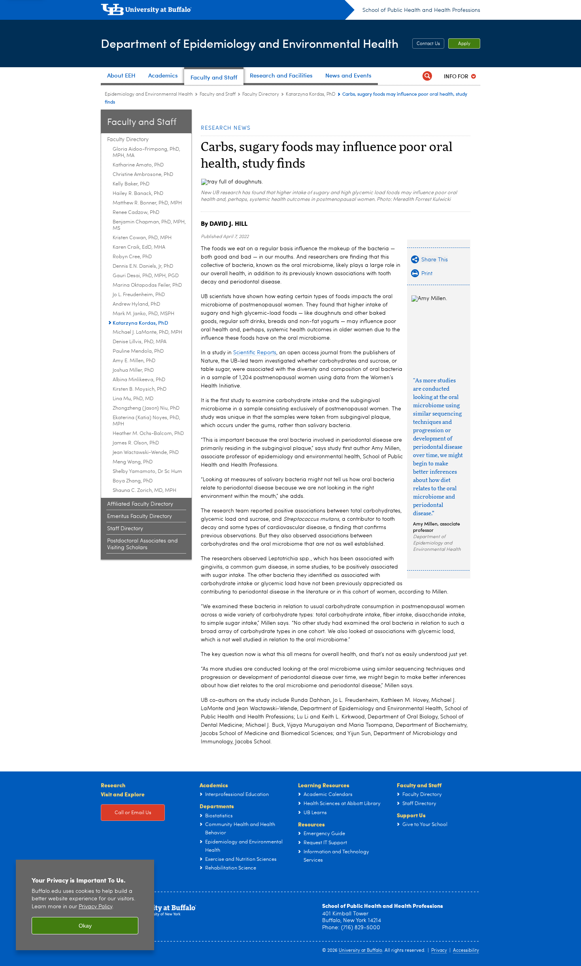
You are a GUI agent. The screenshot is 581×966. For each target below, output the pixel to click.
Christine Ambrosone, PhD (143, 174)
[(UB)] (228, 11)
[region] (85, 905)
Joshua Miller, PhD (133, 370)
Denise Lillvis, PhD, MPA (139, 341)
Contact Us (428, 44)
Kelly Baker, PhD (131, 184)
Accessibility (466, 950)
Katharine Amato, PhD (138, 165)
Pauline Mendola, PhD (138, 351)
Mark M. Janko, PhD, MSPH (143, 313)
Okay (85, 926)
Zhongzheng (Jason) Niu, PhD (146, 408)
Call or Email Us (133, 812)
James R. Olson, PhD (136, 443)
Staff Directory (125, 528)
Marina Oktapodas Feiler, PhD (147, 285)
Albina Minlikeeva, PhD (139, 379)
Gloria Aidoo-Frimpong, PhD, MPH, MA (146, 152)
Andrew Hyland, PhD (136, 304)
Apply (464, 44)
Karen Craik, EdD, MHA (139, 247)
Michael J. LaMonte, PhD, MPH (147, 332)
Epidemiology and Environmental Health (149, 94)
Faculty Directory (260, 94)
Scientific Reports (254, 352)
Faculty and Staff (218, 94)
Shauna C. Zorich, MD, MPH (144, 490)
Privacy (439, 950)
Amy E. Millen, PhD (134, 360)
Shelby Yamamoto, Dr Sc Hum (147, 471)
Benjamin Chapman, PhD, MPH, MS (149, 225)
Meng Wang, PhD (133, 462)
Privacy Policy (95, 907)
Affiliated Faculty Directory (140, 504)
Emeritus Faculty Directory (139, 516)
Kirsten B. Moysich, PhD (139, 389)
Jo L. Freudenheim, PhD (139, 294)
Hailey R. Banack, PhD (138, 193)
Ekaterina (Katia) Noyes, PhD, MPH (146, 421)
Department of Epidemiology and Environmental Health (249, 43)
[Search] (427, 76)
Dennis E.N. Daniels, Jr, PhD (143, 266)
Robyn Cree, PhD (132, 256)
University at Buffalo (360, 950)
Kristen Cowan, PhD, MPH (142, 237)
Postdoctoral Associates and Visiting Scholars (142, 544)
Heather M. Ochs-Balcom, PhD (148, 433)
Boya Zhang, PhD (133, 481)
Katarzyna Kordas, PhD (311, 94)
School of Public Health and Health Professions (421, 10)
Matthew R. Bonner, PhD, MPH (147, 203)
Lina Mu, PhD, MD (133, 398)
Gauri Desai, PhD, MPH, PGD (146, 275)
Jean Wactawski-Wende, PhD (146, 452)
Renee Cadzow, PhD (136, 212)
